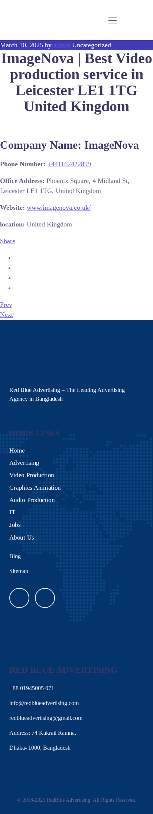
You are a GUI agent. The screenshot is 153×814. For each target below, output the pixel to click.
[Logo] (23, 20)
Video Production (31, 475)
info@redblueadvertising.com (44, 703)
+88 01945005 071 (31, 688)
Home (17, 450)
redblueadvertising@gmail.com (45, 718)
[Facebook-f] (19, 598)
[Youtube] (45, 598)
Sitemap (18, 571)
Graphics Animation (35, 487)
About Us (21, 537)
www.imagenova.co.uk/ (59, 207)
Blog (15, 556)
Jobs (14, 524)
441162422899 (69, 164)
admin (61, 45)
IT (12, 512)
